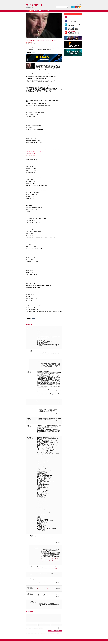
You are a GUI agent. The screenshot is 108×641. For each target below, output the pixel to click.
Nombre (27, 623)
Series (40, 10)
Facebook (72, 7)
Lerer (28, 42)
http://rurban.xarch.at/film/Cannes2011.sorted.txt (49, 560)
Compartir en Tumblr (33, 52)
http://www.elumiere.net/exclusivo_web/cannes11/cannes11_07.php (47, 588)
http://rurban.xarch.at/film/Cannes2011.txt (51, 558)
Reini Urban (29, 437)
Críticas (31, 10)
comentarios (34, 43)
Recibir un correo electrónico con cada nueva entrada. (34, 628)
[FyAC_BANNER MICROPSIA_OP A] (44, 61)
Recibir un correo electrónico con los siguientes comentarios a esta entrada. (38, 627)
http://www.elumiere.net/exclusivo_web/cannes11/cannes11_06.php (47, 568)
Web (52, 623)
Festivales (36, 10)
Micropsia (34, 5)
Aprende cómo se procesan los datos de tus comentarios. (49, 633)
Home (28, 10)
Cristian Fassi (29, 371)
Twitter (74, 7)
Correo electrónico (41, 623)
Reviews (44, 10)
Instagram (78, 7)
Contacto (48, 10)
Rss (80, 7)
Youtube (76, 7)
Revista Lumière (29, 566)
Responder (58, 345)
